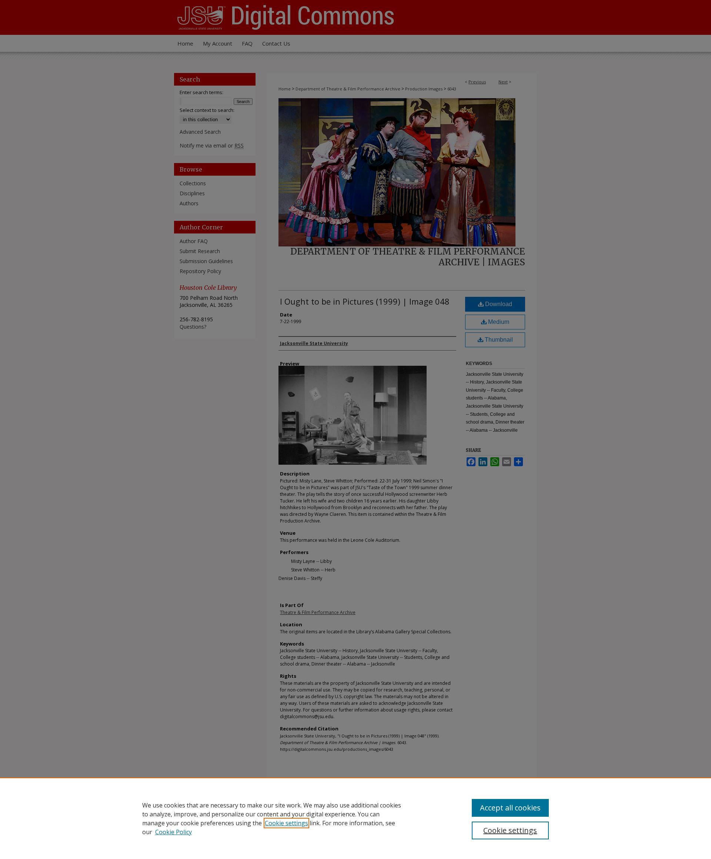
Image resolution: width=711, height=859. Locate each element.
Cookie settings (286, 823)
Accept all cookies (510, 808)
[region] (355, 818)
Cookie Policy (173, 832)
